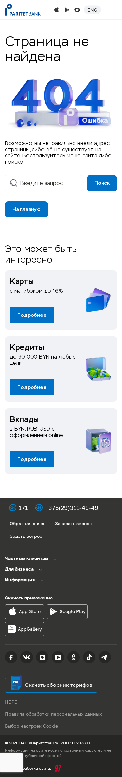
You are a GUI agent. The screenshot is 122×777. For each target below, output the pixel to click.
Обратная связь (27, 523)
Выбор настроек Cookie (31, 726)
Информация (20, 579)
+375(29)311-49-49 (71, 507)
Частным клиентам (26, 558)
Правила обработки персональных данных (53, 714)
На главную (26, 209)
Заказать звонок (73, 523)
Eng (92, 10)
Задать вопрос (26, 536)
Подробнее (32, 315)
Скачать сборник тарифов (58, 685)
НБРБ (11, 702)
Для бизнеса (19, 569)
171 (23, 507)
